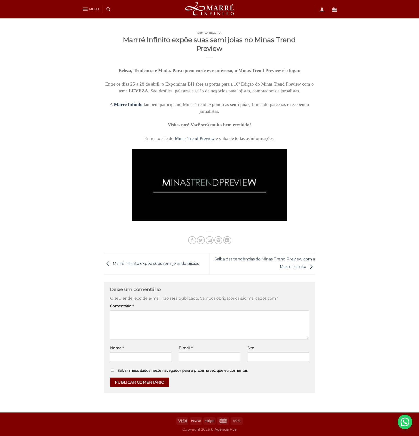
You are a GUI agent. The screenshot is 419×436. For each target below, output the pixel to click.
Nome (117, 348)
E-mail (186, 348)
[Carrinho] (334, 9)
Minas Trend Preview (195, 138)
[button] (405, 422)
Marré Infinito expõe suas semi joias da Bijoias (155, 263)
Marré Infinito (128, 104)
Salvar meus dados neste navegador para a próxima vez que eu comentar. (183, 370)
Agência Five (226, 429)
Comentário (122, 306)
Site (251, 348)
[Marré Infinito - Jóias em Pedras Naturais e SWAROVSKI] (209, 9)
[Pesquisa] (108, 9)
